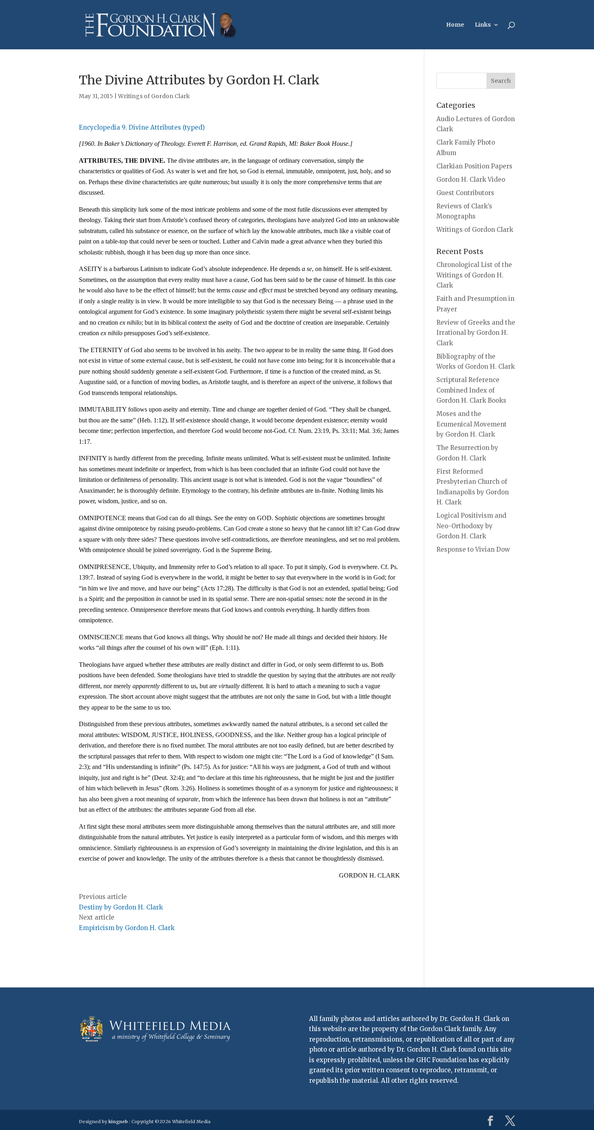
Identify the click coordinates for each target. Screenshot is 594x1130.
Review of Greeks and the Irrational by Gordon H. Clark (475, 333)
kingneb (118, 1121)
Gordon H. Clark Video (470, 179)
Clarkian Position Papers (474, 166)
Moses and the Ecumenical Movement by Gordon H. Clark (471, 424)
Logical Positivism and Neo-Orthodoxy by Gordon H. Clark (471, 526)
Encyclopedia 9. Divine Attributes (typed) (142, 127)
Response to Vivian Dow (473, 549)
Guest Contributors (465, 193)
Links (483, 25)
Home (455, 25)
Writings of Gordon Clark (154, 96)
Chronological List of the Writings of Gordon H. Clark (474, 275)
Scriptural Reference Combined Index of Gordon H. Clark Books (471, 390)
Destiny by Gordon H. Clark (121, 907)
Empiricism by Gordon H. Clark (127, 928)
